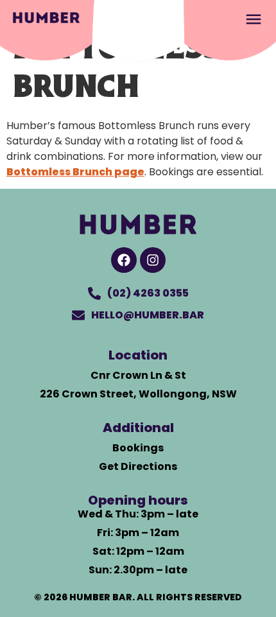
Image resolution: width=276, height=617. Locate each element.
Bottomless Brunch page (75, 171)
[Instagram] (153, 260)
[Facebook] (124, 260)
